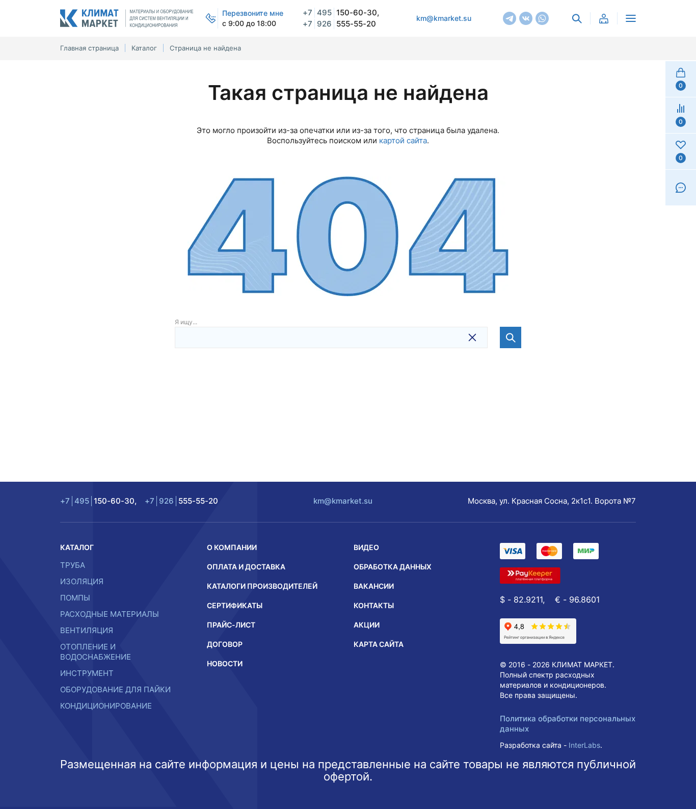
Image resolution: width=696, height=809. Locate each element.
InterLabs (584, 745)
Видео (366, 547)
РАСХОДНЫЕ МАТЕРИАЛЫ (109, 614)
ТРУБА (72, 565)
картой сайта (403, 140)
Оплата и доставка (246, 566)
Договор (225, 644)
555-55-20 (339, 24)
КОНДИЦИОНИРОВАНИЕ (106, 706)
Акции (367, 624)
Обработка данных (393, 566)
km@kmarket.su (443, 18)
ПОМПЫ (75, 598)
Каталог (77, 547)
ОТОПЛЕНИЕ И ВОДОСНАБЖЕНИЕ (95, 652)
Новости (225, 663)
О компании (232, 547)
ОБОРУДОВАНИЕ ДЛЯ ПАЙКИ (115, 689)
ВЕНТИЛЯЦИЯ (86, 630)
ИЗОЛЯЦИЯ (81, 581)
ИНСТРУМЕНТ (87, 673)
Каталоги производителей (262, 586)
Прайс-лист (231, 624)
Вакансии (374, 586)
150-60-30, (341, 12)
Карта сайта (379, 644)
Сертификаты (234, 605)
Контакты (374, 605)
